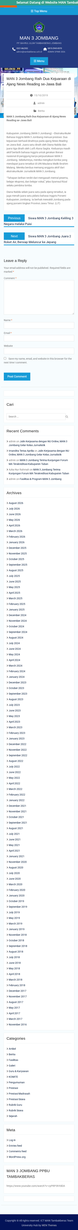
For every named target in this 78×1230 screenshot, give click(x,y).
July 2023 (14, 704)
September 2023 (18, 693)
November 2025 (18, 553)
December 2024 (17, 615)
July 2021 (14, 833)
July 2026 (14, 508)
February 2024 (17, 671)
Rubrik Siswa (16, 1110)
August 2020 (16, 867)
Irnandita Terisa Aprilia (21, 450)
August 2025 (16, 570)
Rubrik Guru (15, 1104)
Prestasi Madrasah (19, 1093)
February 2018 (17, 985)
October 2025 (16, 559)
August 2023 (16, 699)
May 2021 (14, 845)
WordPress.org (17, 1156)
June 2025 (15, 581)
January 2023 (16, 738)
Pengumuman (17, 1082)
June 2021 (15, 839)
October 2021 (16, 817)
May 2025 (14, 587)
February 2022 (17, 794)
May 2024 (14, 654)
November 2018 (18, 934)
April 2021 (14, 850)
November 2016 (18, 1024)
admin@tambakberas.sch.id (29, 52)
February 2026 (17, 536)
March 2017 (15, 1018)
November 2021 (18, 811)
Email (8, 333)
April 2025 (14, 592)
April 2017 (14, 1013)
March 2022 (15, 789)
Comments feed (17, 1151)
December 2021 (17, 805)
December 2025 (17, 547)
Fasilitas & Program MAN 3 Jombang (40, 479)
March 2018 (15, 979)
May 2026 (14, 519)
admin (41, 103)
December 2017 (17, 990)
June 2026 (15, 514)
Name (8, 320)
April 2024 (14, 660)
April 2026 (14, 525)
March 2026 (15, 531)
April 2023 (14, 721)
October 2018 (16, 940)
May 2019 (14, 918)
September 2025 (18, 564)
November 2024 (18, 620)
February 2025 (17, 604)
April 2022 (14, 783)
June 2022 (15, 772)
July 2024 (14, 643)
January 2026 (16, 542)
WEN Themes (49, 1225)
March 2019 (15, 923)
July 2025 (14, 575)
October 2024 (16, 626)
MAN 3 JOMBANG (39, 38)
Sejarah (13, 1116)
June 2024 (15, 648)
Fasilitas (13, 1060)
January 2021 (16, 856)
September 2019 (18, 906)
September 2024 (18, 632)
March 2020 (15, 884)
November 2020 (18, 861)
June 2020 (15, 878)
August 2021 (16, 828)
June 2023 (15, 710)
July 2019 (14, 912)
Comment (10, 278)
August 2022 (16, 761)
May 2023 (14, 716)
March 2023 (15, 727)
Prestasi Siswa (17, 1099)
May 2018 (14, 968)
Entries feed (15, 1145)
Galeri (12, 1065)
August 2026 (16, 503)
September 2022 (18, 755)
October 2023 (16, 688)
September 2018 (18, 946)
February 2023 (17, 732)
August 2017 (16, 1002)
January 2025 (16, 609)
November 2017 (18, 996)
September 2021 (18, 822)
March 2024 (15, 665)
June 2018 (15, 962)
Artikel (12, 1048)
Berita (41, 110)
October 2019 (16, 901)
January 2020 (16, 895)
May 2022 (14, 777)
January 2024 (16, 676)
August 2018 (16, 951)
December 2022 (17, 744)
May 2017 (14, 1007)
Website (8, 345)
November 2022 (18, 749)
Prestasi (13, 1088)
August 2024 (16, 637)
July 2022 (14, 766)
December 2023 (17, 682)
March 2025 (15, 598)
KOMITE (13, 1076)
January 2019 (16, 929)
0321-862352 (22, 48)
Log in (12, 1140)
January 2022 (16, 800)
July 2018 (14, 957)
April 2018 (14, 974)
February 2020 (17, 889)
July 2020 (14, 873)
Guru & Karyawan (19, 1071)
